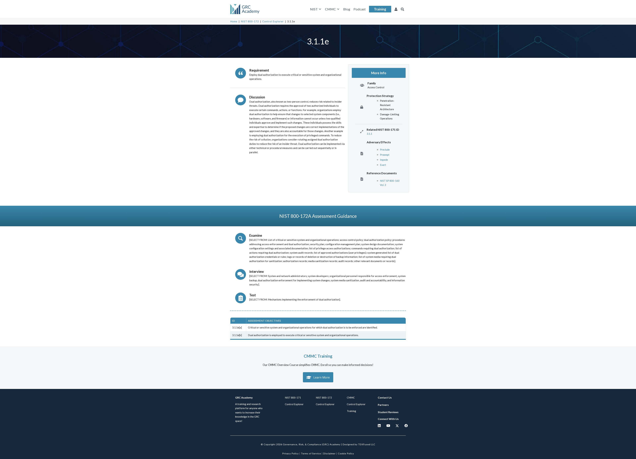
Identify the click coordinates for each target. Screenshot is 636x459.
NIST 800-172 (250, 21)
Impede (384, 159)
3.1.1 (369, 133)
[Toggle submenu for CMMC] (338, 9)
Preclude (385, 149)
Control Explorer (273, 21)
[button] (402, 9)
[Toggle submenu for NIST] (320, 9)
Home (233, 21)
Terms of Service (311, 453)
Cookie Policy (346, 453)
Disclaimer (329, 453)
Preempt (384, 154)
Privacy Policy (290, 453)
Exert (383, 164)
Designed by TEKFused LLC (359, 444)
